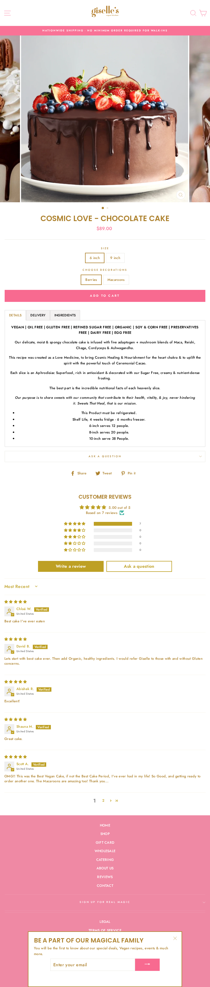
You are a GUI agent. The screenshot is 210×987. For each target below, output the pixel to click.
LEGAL (105, 921)
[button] (75, 524)
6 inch (95, 257)
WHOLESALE (105, 851)
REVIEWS (105, 876)
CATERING (105, 859)
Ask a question (105, 456)
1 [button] (103, 208)
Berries (91, 279)
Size (105, 248)
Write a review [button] (71, 566)
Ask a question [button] (139, 566)
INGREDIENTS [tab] (65, 315)
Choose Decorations (105, 270)
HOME (105, 825)
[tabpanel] (105, 383)
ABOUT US (105, 868)
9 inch (115, 257)
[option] (105, 31)
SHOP (105, 833)
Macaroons (116, 279)
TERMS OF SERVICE (105, 930)
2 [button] (108, 208)
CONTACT (105, 885)
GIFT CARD (105, 842)
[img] (15, 601)
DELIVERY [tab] (38, 315)
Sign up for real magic (105, 902)
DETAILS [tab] (15, 315)
